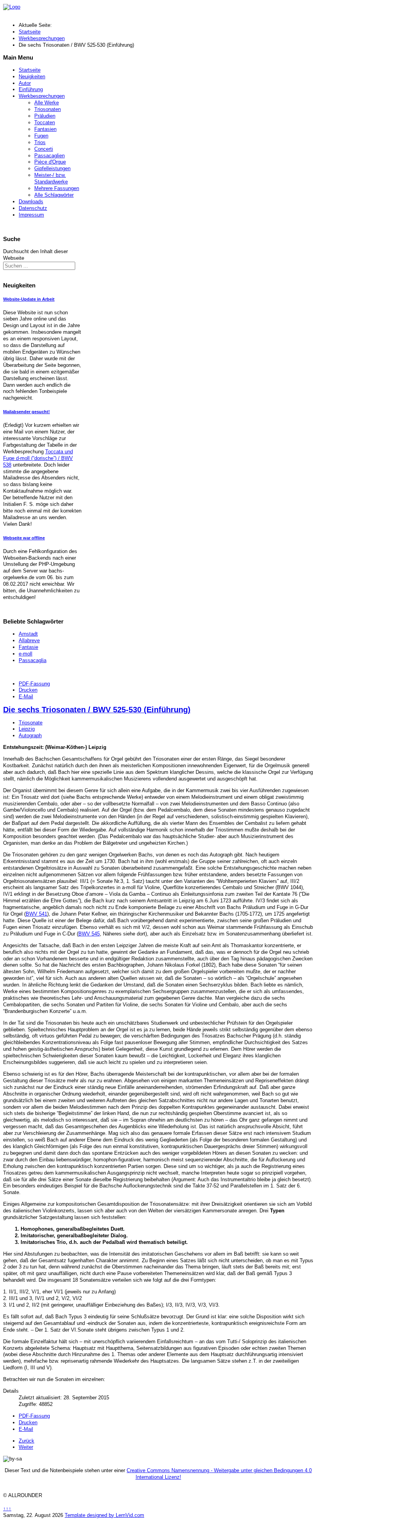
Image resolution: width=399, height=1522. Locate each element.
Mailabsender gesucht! (26, 411)
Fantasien (45, 129)
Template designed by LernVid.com (104, 1515)
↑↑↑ (7, 1508)
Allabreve (29, 640)
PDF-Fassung (34, 684)
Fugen (41, 136)
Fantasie (28, 647)
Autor (25, 83)
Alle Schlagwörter (54, 195)
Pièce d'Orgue (50, 162)
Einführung (31, 89)
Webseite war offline (24, 538)
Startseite (30, 70)
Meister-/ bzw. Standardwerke (51, 178)
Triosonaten (47, 109)
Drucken (28, 690)
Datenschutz (33, 208)
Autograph (30, 735)
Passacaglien (49, 156)
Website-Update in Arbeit (29, 299)
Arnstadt (28, 634)
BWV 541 (36, 914)
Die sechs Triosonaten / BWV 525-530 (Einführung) (97, 709)
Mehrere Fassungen (56, 188)
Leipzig (27, 729)
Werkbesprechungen (42, 96)
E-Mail (26, 696)
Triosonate (30, 723)
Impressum (31, 215)
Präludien (44, 116)
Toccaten (44, 122)
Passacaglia (32, 660)
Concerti (43, 149)
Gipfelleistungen (52, 168)
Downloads (31, 201)
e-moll (25, 654)
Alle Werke (46, 103)
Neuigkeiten (32, 76)
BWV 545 (89, 934)
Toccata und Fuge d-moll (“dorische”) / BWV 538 (38, 458)
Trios (40, 142)
